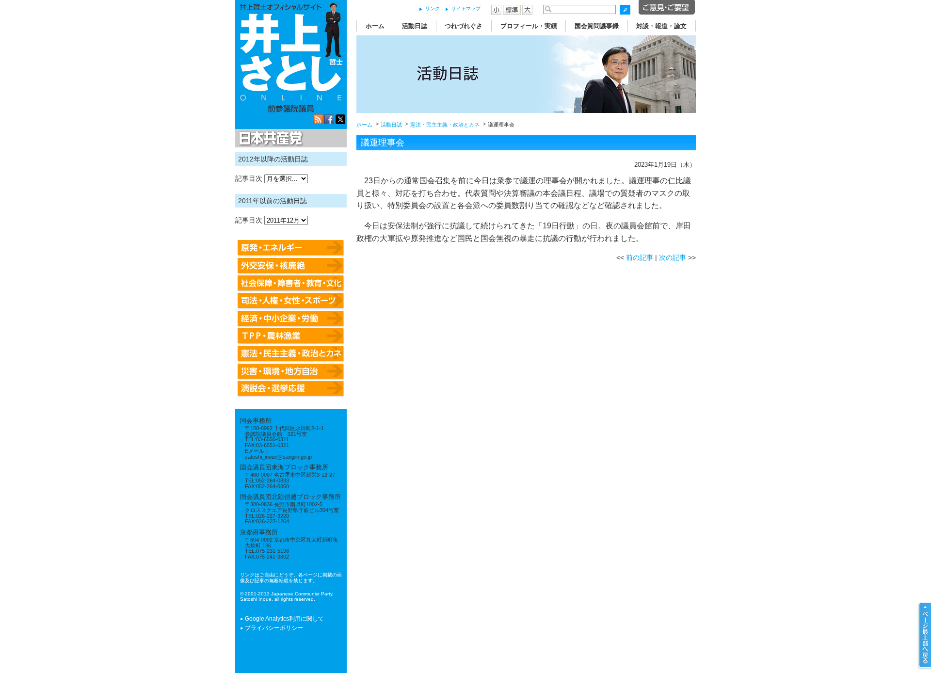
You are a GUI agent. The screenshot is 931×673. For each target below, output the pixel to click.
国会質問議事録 (597, 26)
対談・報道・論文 (661, 26)
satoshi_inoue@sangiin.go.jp (278, 457)
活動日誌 (414, 26)
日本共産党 (269, 138)
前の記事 (639, 257)
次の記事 (672, 257)
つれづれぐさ (463, 26)
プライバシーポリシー (274, 628)
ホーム (375, 26)
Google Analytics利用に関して (284, 618)
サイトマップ (466, 8)
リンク (432, 8)
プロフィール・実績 (528, 26)
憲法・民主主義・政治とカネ (445, 125)
